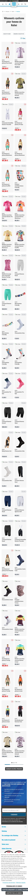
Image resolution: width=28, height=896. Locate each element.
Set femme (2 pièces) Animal (6, 93)
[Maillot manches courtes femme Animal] (20, 83)
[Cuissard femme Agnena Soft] (20, 501)
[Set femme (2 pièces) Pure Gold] (7, 52)
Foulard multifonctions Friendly (19, 186)
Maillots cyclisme (7, 34)
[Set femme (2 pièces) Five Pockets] (7, 560)
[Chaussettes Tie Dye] (7, 383)
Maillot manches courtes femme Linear (19, 630)
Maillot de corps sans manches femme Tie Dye (6, 275)
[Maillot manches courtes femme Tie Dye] (7, 206)
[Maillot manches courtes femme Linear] (20, 620)
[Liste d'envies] (22, 4)
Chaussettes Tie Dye (6, 392)
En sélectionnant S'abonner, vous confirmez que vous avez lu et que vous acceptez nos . (13, 820)
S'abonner (14, 814)
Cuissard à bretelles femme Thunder (7, 123)
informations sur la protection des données (12, 821)
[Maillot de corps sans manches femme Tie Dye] (7, 265)
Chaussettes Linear (7, 599)
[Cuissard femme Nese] (20, 412)
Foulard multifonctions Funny (19, 601)
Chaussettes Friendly (5, 363)
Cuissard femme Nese (19, 422)
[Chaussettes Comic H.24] (20, 560)
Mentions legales (20, 882)
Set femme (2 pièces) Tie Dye (19, 123)
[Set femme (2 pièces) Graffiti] (7, 175)
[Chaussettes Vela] (20, 442)
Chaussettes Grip (19, 333)
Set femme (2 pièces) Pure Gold (7, 62)
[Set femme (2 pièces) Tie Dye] (20, 114)
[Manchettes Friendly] (20, 294)
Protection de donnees (9, 882)
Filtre (23, 38)
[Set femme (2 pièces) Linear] (20, 680)
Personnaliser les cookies (14, 886)
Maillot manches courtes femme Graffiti (19, 246)
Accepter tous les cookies (14, 893)
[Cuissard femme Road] (20, 265)
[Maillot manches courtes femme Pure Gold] (20, 52)
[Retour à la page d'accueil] (14, 4)
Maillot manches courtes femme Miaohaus (19, 216)
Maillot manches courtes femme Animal (19, 93)
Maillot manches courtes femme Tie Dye (7, 216)
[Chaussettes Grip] (20, 324)
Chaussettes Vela (19, 451)
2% (5, 1)
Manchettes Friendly (18, 304)
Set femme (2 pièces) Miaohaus (7, 154)
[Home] (2, 11)
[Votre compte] (18, 4)
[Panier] (25, 4)
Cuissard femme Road (19, 274)
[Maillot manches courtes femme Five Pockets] (7, 742)
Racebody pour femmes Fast (19, 721)
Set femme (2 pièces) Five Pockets (7, 569)
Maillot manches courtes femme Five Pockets (7, 752)
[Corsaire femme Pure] (20, 471)
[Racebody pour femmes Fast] (20, 711)
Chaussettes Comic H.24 (20, 569)
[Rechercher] (6, 4)
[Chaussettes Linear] (7, 590)
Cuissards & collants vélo (18, 34)
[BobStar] (9, 4)
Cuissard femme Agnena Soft (19, 510)
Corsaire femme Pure (19, 481)
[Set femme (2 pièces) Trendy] (7, 649)
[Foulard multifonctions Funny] (20, 590)
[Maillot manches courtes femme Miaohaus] (20, 206)
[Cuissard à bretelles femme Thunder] (7, 114)
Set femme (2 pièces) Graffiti (6, 185)
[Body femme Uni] (7, 442)
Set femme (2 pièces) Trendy (6, 659)
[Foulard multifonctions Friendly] (20, 175)
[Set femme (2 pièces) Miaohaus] (7, 144)
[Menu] (2, 4)
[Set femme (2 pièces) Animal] (7, 83)
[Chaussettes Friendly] (7, 353)
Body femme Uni (6, 451)
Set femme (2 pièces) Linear (19, 690)
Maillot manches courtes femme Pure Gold (19, 63)
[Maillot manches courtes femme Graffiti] (20, 235)
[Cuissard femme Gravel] (7, 412)
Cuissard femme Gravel (6, 422)
